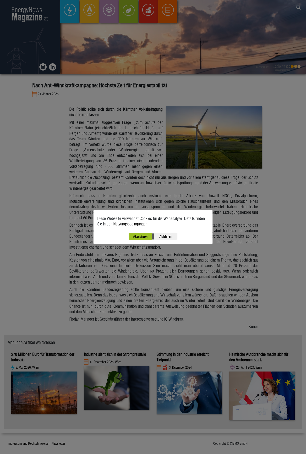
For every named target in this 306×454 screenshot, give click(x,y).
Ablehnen (165, 236)
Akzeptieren (140, 236)
